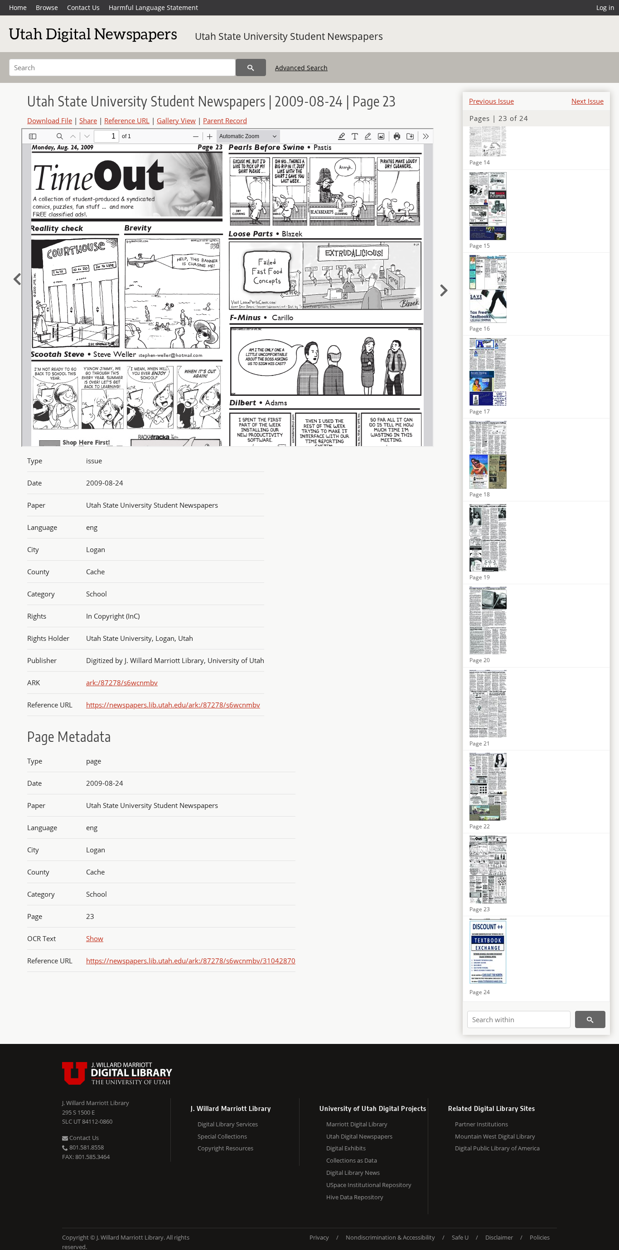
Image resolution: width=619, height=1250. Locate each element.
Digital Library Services (228, 1124)
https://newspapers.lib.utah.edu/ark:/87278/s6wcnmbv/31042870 (190, 960)
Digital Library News (353, 1172)
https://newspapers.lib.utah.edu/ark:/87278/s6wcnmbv (173, 704)
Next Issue (587, 101)
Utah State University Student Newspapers (289, 36)
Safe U (460, 1237)
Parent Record (225, 120)
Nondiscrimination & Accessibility (390, 1237)
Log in (605, 7)
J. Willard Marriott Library (95, 1103)
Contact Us (83, 7)
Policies (540, 1237)
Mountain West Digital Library (495, 1136)
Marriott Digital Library (356, 1124)
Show (94, 938)
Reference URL (127, 120)
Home (18, 7)
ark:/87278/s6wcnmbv (122, 682)
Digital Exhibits (346, 1148)
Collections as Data (351, 1160)
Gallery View (176, 120)
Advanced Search (301, 67)
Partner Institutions (481, 1124)
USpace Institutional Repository (368, 1185)
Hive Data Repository (354, 1197)
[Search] (251, 67)
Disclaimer (499, 1237)
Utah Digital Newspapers (359, 1136)
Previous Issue (491, 101)
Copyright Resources (225, 1148)
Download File (49, 120)
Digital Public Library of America (497, 1148)
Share (88, 120)
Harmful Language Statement (153, 7)
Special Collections (222, 1136)
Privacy (319, 1237)
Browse (47, 7)
